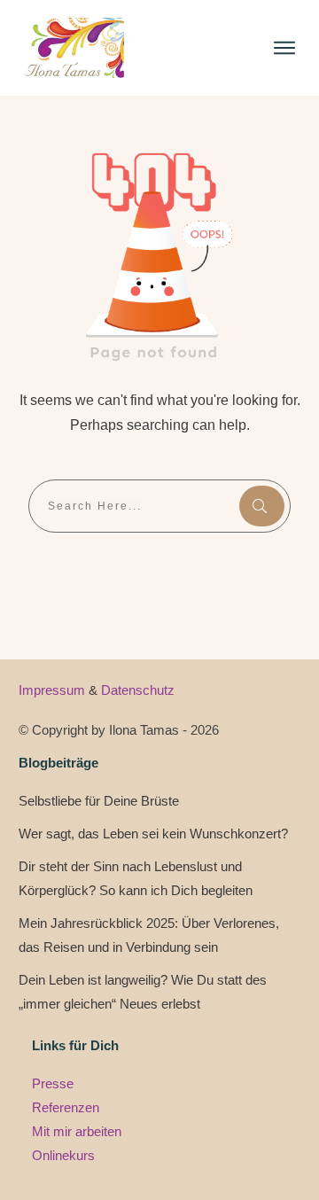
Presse (53, 1083)
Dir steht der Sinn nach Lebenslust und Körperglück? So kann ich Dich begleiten (136, 878)
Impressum (54, 689)
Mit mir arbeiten (76, 1131)
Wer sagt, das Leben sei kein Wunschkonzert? (153, 833)
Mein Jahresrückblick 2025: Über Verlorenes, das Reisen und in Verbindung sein (149, 935)
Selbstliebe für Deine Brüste (99, 800)
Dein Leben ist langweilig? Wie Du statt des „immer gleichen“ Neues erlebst (143, 991)
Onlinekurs (63, 1155)
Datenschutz (138, 689)
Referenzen (65, 1107)
